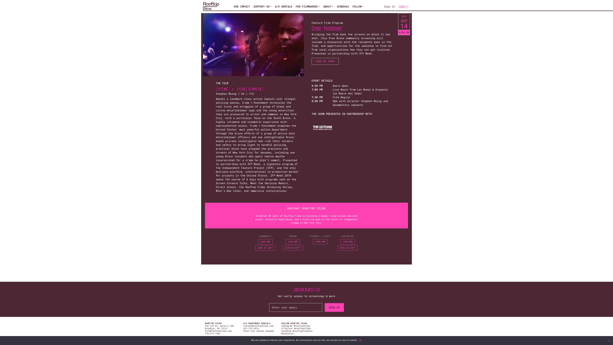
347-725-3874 (251, 328)
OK (360, 340)
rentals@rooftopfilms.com (258, 326)
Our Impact (242, 6)
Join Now (265, 241)
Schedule (343, 6)
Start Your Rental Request (258, 331)
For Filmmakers (307, 6)
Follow (357, 6)
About (327, 6)
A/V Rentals (283, 6)
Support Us (262, 6)
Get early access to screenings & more (306, 296)
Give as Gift (265, 248)
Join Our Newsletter (306, 289)
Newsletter (287, 333)
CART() (403, 6)
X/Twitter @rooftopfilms (296, 328)
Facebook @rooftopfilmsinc (297, 331)
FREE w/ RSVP (325, 61)
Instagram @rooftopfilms (295, 326)
